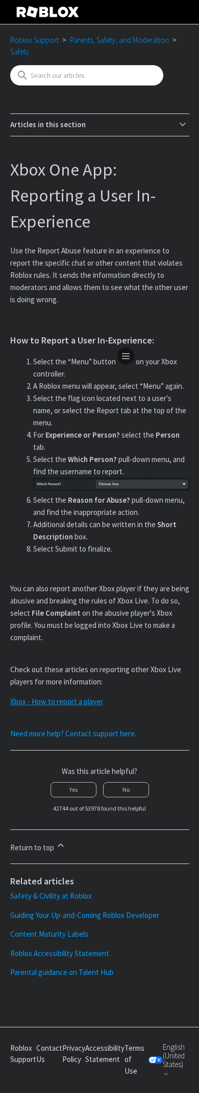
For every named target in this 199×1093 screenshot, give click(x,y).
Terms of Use (134, 1059)
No (126, 789)
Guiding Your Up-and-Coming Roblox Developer (84, 915)
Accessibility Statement (105, 1054)
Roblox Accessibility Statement (59, 953)
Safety (19, 51)
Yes (73, 789)
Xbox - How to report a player (56, 701)
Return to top (33, 847)
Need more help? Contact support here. (73, 733)
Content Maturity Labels (49, 934)
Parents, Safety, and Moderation (119, 40)
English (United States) (174, 1056)
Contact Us (49, 1054)
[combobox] (86, 75)
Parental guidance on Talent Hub (62, 972)
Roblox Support (34, 40)
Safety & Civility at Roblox (51, 896)
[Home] (48, 12)
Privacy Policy (73, 1054)
